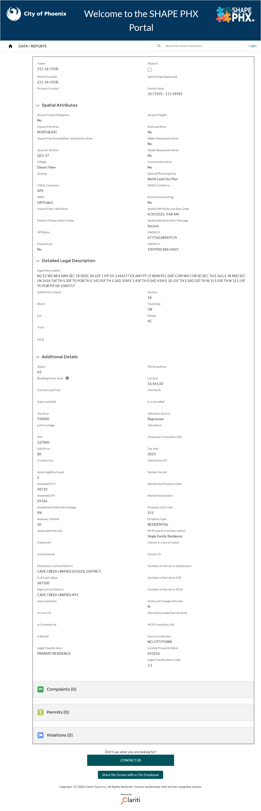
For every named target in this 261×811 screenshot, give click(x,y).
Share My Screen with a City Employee (130, 775)
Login (253, 46)
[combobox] (205, 46)
